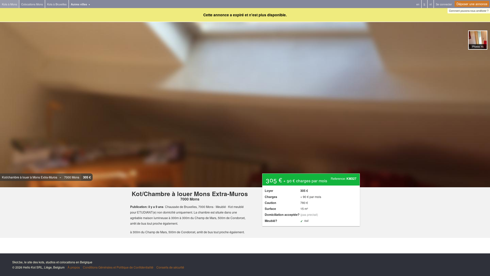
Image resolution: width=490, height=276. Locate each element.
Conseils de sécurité (170, 267)
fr (424, 4)
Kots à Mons (9, 4)
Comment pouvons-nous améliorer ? (468, 10)
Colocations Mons (32, 4)
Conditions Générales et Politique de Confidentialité (118, 267)
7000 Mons (71, 177)
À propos (74, 267)
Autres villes (79, 4)
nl (431, 4)
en (417, 4)
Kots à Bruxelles (57, 4)
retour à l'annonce (477, 53)
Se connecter (444, 4)
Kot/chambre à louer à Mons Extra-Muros (29, 177)
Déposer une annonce (472, 4)
